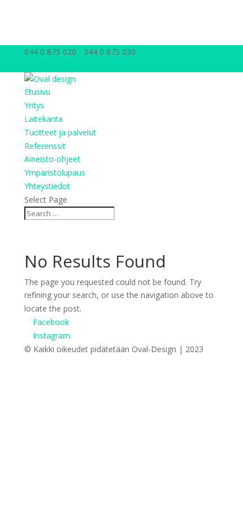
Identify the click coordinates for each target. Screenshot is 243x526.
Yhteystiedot (47, 186)
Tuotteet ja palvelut (60, 132)
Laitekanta (43, 118)
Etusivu (37, 91)
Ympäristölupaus (54, 172)
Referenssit (45, 146)
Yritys (34, 105)
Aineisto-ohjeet (52, 159)
